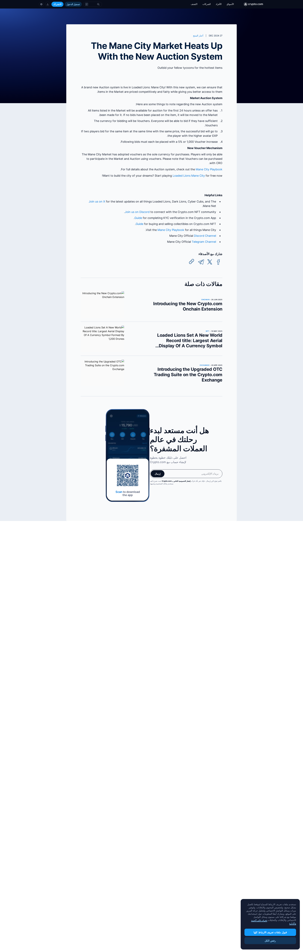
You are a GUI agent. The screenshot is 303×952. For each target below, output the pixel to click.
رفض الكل (270, 940)
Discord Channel (205, 235)
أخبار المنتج (198, 35)
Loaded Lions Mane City (189, 175)
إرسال (157, 473)
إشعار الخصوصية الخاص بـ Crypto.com (176, 481)
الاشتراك (57, 4)
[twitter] (210, 262)
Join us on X (97, 201)
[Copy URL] (192, 261)
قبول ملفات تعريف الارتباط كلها (270, 932)
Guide (138, 218)
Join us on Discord (137, 212)
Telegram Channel (204, 241)
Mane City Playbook (209, 169)
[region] (270, 924)
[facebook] (218, 262)
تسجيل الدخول (73, 4)
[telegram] (201, 262)
